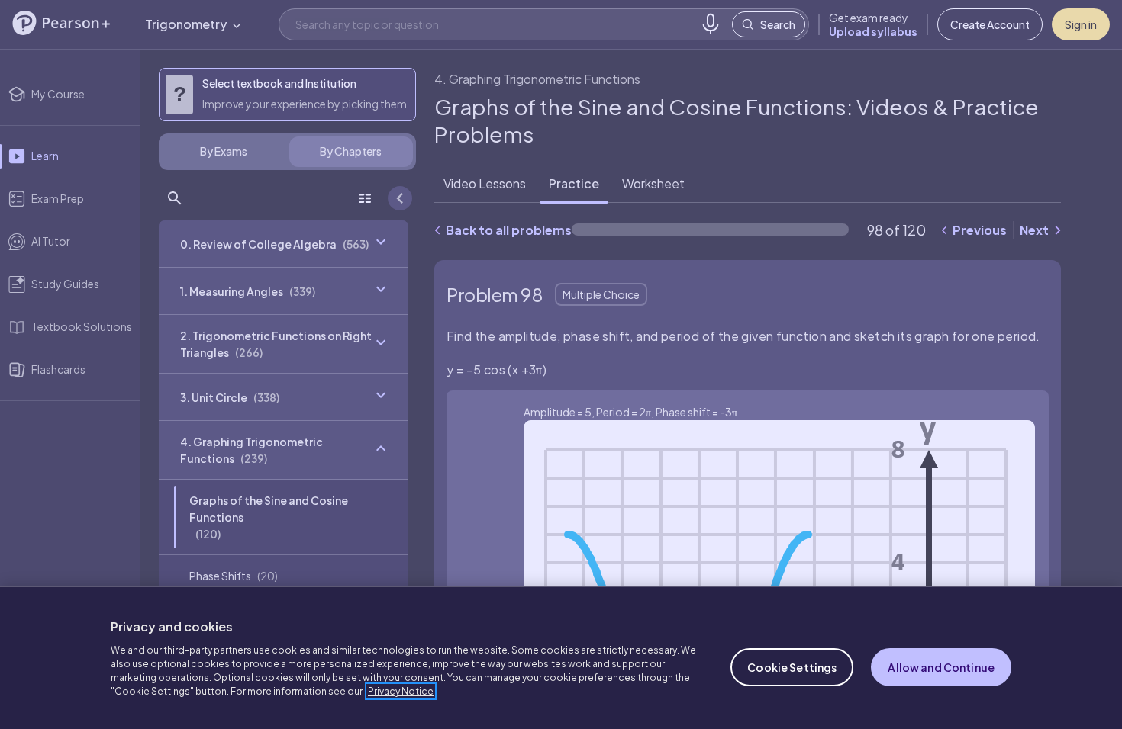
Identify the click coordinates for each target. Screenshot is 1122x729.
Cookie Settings (792, 667)
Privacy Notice (401, 691)
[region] (561, 657)
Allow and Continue (941, 667)
